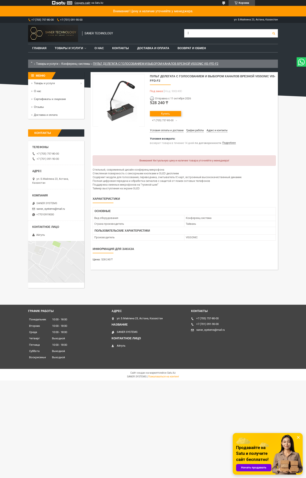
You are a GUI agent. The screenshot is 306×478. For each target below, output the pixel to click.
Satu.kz (171, 372)
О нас (99, 48)
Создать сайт (82, 2)
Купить (165, 113)
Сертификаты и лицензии (50, 99)
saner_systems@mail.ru (50, 208)
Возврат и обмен (192, 48)
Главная (39, 48)
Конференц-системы (75, 63)
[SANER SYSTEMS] (53, 33)
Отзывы (39, 107)
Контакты (120, 48)
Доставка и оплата (153, 48)
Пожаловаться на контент (163, 376)
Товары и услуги (69, 48)
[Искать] (274, 33)
